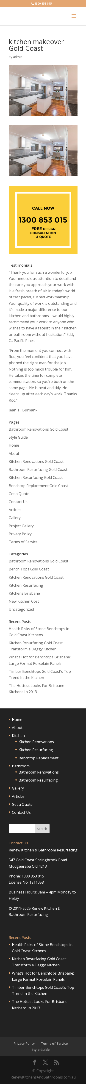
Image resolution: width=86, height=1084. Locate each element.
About (14, 453)
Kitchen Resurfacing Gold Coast (36, 477)
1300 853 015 (43, 3)
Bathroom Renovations (39, 772)
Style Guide (18, 437)
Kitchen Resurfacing (26, 585)
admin (17, 57)
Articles (15, 509)
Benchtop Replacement (38, 758)
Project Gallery (21, 525)
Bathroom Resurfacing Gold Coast (38, 469)
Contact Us (18, 501)
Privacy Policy (20, 533)
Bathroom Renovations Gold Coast (38, 429)
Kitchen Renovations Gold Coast (36, 461)
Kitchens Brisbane (24, 593)
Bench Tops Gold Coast (29, 569)
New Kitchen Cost (24, 601)
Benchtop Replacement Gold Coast (38, 485)
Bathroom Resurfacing (38, 780)
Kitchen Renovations (36, 741)
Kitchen (18, 735)
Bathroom (21, 766)
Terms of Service (23, 541)
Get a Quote (19, 493)
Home (14, 445)
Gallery (15, 517)
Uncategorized (21, 609)
